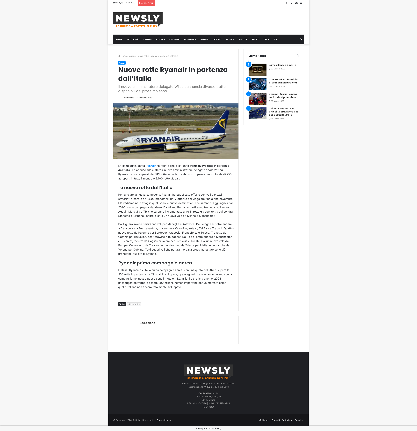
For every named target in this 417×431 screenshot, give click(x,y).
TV (275, 39)
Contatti (276, 420)
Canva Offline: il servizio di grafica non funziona (283, 81)
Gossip (204, 39)
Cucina (160, 39)
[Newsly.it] (138, 19)
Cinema (147, 39)
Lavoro (217, 39)
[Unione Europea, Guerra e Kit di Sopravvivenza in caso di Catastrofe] (257, 113)
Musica (230, 39)
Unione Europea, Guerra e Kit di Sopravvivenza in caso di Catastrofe (283, 112)
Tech (266, 39)
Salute (243, 39)
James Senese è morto (282, 65)
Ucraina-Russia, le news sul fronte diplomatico (283, 95)
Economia (190, 39)
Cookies (299, 420)
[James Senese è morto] (257, 70)
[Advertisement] (241, 19)
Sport (255, 39)
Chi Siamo (264, 420)
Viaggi (132, 56)
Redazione (129, 97)
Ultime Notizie (134, 304)
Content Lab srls (165, 420)
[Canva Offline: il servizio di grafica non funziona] (257, 84)
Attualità (132, 39)
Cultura (174, 39)
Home (118, 39)
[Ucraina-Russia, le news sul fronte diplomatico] (257, 99)
